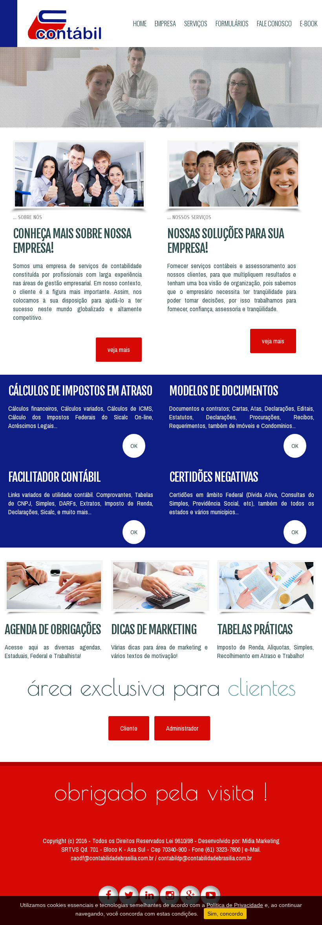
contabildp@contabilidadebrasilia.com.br (205, 858)
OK (133, 446)
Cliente (128, 728)
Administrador (182, 728)
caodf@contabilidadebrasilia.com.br (113, 858)
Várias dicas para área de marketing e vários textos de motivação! (159, 651)
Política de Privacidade (235, 905)
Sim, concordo (225, 913)
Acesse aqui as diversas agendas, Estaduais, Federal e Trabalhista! (53, 651)
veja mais (119, 349)
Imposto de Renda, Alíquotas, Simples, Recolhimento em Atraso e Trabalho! (265, 651)
